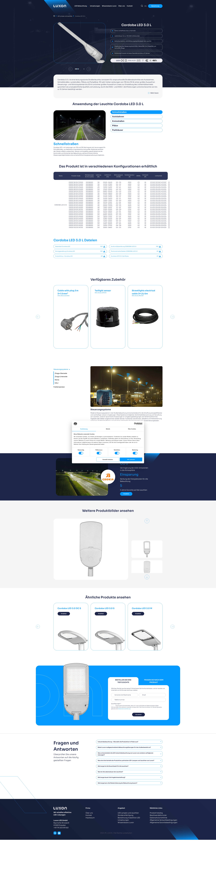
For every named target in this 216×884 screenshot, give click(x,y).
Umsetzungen (95, 6)
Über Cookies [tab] (132, 429)
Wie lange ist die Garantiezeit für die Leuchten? (113, 766)
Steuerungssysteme (60, 369)
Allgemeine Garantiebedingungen (163, 823)
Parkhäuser (117, 130)
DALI (56, 383)
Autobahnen (118, 116)
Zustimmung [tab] (84, 429)
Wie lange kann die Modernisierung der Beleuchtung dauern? (117, 783)
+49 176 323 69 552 (61, 828)
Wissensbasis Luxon (109, 6)
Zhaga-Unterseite (61, 376)
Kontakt (130, 6)
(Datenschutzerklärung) (124, 708)
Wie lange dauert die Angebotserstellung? (111, 777)
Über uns (121, 6)
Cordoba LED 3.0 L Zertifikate (134, 256)
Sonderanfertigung (125, 815)
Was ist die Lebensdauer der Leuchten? (110, 772)
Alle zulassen (131, 459)
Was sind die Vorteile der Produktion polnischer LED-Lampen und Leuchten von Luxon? (126, 760)
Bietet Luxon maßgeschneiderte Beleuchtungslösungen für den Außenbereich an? (124, 747)
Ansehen (126, 494)
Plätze (115, 125)
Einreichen (138, 714)
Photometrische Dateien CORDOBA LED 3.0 (134, 251)
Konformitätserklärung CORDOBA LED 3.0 (134, 246)
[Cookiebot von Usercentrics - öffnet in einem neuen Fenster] (135, 424)
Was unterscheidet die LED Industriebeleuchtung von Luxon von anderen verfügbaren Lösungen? (125, 754)
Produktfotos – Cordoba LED (79, 256)
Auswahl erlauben (108, 459)
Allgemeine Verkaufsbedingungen (163, 820)
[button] (75, 69)
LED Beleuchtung (80, 6)
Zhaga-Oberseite (61, 373)
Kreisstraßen (118, 121)
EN (145, 6)
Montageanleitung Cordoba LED (79, 251)
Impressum (90, 818)
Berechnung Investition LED (129, 818)
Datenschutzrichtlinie (158, 818)
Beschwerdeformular (158, 815)
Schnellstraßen (119, 112)
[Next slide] (89, 69)
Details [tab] (108, 429)
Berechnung (155, 6)
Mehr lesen (153, 93)
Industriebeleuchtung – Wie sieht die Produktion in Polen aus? (118, 742)
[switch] (99, 453)
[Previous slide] (70, 69)
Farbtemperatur (59, 387)
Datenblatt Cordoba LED (79, 246)
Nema (57, 380)
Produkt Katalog (156, 813)
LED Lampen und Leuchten (65, 16)
